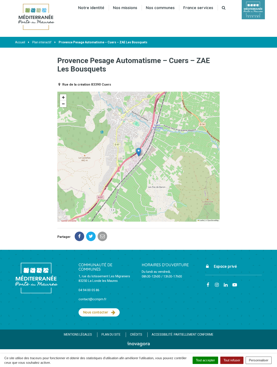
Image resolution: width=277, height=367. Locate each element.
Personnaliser (258, 360)
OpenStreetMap (213, 220)
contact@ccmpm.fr (92, 299)
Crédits (136, 334)
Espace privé (225, 266)
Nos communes (160, 7)
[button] (138, 152)
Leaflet (201, 220)
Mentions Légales (78, 334)
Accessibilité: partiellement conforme (182, 334)
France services (198, 7)
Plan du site (111, 334)
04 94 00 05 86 (89, 290)
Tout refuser (232, 360)
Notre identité (91, 7)
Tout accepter (205, 360)
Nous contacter (96, 312)
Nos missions (125, 7)
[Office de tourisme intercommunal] (253, 9)
